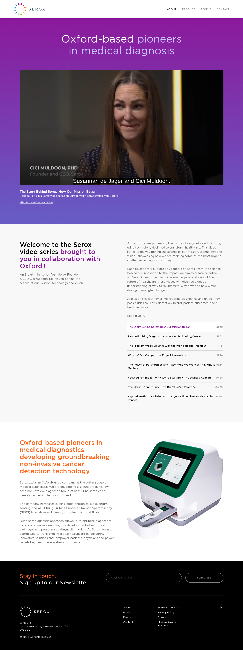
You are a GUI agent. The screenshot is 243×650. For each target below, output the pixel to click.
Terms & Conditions (169, 607)
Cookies (162, 617)
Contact (223, 9)
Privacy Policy (166, 612)
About (171, 9)
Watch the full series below (36, 202)
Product (188, 9)
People (206, 9)
